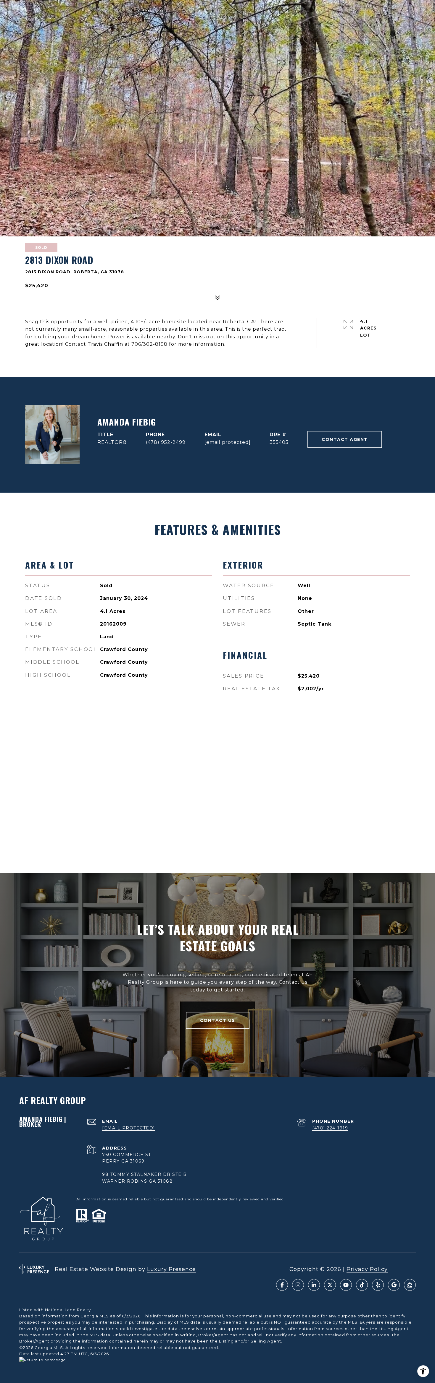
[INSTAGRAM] (298, 1285)
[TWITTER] (330, 1285)
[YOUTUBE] (346, 1285)
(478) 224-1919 (330, 1128)
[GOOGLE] (394, 1285)
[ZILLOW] (410, 1285)
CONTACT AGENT (345, 439)
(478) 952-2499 (166, 442)
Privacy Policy (367, 1269)
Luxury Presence (171, 1269)
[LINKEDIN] (314, 1285)
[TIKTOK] (362, 1285)
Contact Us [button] (217, 1020)
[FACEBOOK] (282, 1285)
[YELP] (378, 1285)
